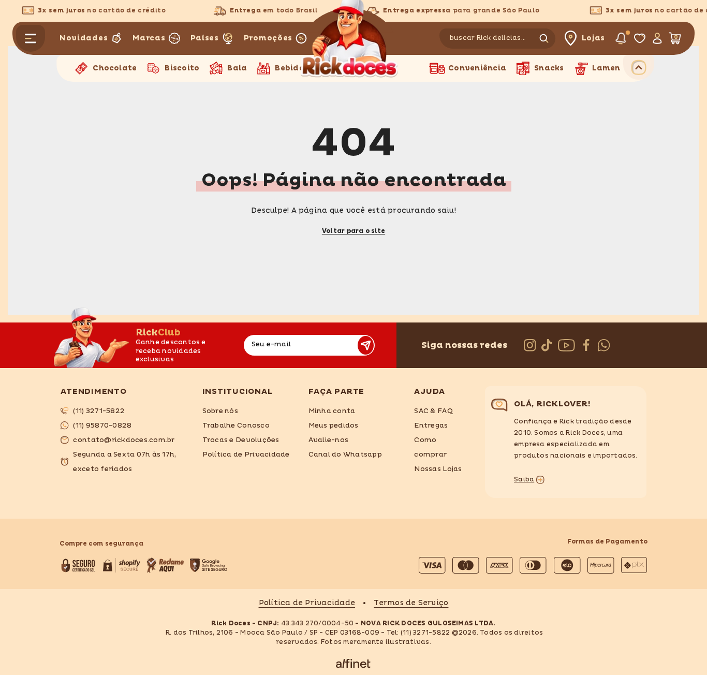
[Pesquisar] (499, 39)
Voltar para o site (353, 231)
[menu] (30, 38)
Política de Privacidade (307, 602)
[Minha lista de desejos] (639, 38)
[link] (123, 411)
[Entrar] (657, 38)
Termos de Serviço (411, 602)
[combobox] (488, 39)
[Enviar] (366, 345)
